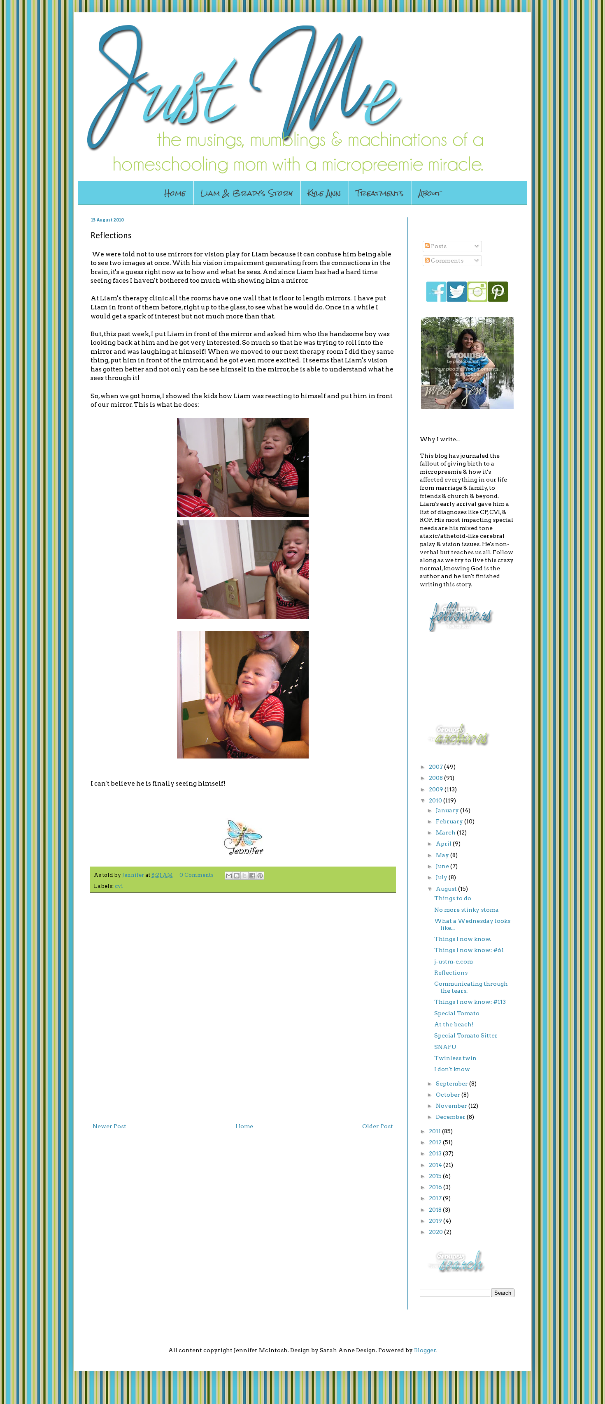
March (446, 832)
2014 (436, 1165)
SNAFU (445, 1047)
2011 (435, 1131)
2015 (436, 1176)
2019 (436, 1220)
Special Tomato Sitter (466, 1035)
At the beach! (454, 1024)
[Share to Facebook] (252, 875)
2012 (436, 1142)
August (447, 888)
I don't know (452, 1069)
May (443, 855)
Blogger (425, 1350)
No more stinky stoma (466, 909)
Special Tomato (456, 1013)
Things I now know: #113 (470, 1001)
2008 (436, 778)
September (452, 1083)
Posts (438, 246)
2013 (436, 1153)
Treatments (380, 193)
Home (175, 193)
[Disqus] (243, 1006)
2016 (436, 1187)
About (430, 193)
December (451, 1117)
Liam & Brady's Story (246, 193)
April (444, 843)
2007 (436, 766)
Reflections (451, 972)
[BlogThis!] (237, 875)
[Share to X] (244, 875)
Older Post (377, 1126)
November (452, 1105)
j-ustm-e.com (453, 961)
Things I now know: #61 (469, 950)
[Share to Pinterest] (260, 875)
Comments (446, 260)
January (448, 810)
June (443, 866)
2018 (436, 1209)
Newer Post (109, 1126)
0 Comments (196, 875)
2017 (436, 1198)
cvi (119, 886)
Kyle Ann (324, 193)
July (442, 877)
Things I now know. (462, 939)
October (448, 1094)
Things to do (452, 898)
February (450, 821)
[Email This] (229, 875)
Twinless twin (455, 1058)
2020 (436, 1232)
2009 (436, 789)
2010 (436, 800)
